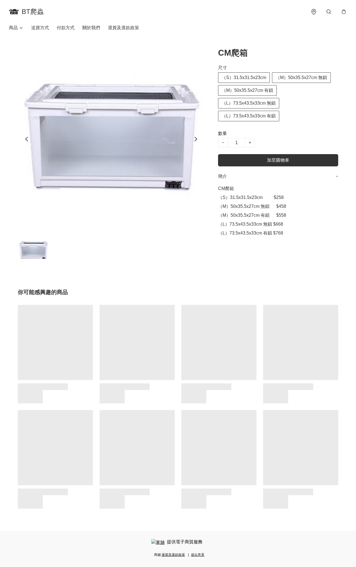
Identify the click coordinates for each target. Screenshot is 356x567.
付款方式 (66, 27)
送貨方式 (40, 27)
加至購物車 (278, 160)
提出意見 (197, 555)
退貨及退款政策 (123, 27)
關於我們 (91, 27)
